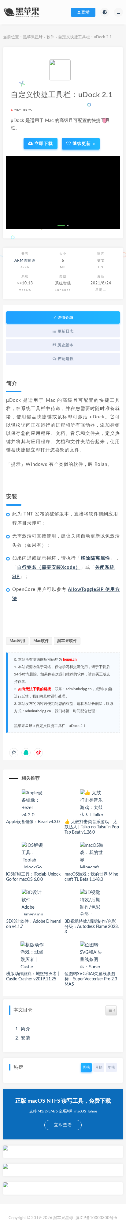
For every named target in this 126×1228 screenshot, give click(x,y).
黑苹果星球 (33, 37)
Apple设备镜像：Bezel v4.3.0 (33, 822)
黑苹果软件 (67, 641)
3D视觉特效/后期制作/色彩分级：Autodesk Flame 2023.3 (91, 926)
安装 (26, 1038)
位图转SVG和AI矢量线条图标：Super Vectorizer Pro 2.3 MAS (91, 979)
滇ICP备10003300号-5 (96, 1218)
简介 (26, 1029)
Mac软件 (41, 641)
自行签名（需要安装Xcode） (48, 567)
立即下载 (43, 143)
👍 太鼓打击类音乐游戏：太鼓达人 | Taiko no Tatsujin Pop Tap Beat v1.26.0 (92, 827)
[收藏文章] (13, 752)
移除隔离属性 (95, 558)
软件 (50, 37)
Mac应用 (17, 641)
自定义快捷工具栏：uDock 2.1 (61, 726)
